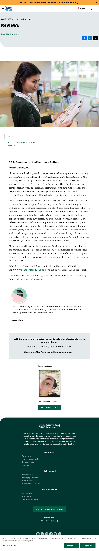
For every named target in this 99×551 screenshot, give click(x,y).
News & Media (28, 462)
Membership (27, 474)
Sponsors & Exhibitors (31, 499)
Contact (26, 465)
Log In (91, 8)
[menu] (2, 8)
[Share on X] (95, 38)
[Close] (95, 538)
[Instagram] (46, 534)
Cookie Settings (9, 545)
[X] (42, 534)
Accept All (71, 545)
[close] (97, 2)
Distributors (27, 496)
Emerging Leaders (30, 477)
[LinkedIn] (51, 534)
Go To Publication (49, 407)
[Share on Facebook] (84, 38)
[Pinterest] (59, 534)
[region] (49, 543)
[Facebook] (38, 534)
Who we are (27, 456)
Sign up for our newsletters (49, 509)
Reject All (88, 545)
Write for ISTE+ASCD (31, 484)
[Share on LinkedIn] (90, 38)
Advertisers (27, 493)
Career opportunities (31, 459)
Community (27, 480)
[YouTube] (55, 534)
